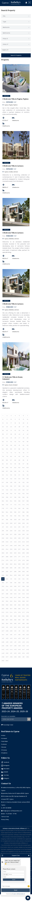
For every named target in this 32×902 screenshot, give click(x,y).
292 (19, 568)
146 (23, 490)
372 (3, 612)
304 (11, 575)
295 (3, 571)
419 (23, 635)
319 (15, 583)
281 (3, 564)
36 (3, 434)
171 (11, 505)
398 (23, 623)
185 (11, 512)
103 (19, 468)
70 (27, 449)
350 (27, 597)
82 (19, 456)
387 (7, 620)
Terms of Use (5, 816)
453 (19, 653)
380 (7, 616)
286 (23, 564)
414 (3, 635)
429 (7, 642)
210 (27, 523)
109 (15, 471)
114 (7, 475)
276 (11, 560)
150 (11, 494)
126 (27, 479)
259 (27, 549)
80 (11, 456)
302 (3, 575)
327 (19, 586)
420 (27, 635)
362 (19, 605)
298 (15, 571)
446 (19, 649)
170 (7, 505)
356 (23, 601)
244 (23, 542)
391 (23, 620)
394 (7, 623)
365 (3, 609)
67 (15, 449)
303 (7, 575)
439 (19, 646)
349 (23, 597)
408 (7, 631)
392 (27, 620)
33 (19, 430)
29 (3, 430)
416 (11, 635)
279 (23, 560)
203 (27, 520)
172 (15, 505)
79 (7, 456)
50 (3, 442)
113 (3, 475)
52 (11, 442)
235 (15, 538)
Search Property (16, 55)
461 (23, 657)
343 (27, 594)
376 (19, 612)
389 (15, 620)
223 (23, 531)
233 (7, 538)
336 (27, 590)
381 (11, 616)
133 (27, 482)
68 (19, 449)
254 (7, 549)
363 (23, 605)
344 (3, 597)
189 (27, 512)
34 (23, 430)
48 (23, 438)
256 (15, 549)
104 (23, 468)
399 (27, 623)
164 (11, 501)
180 (19, 508)
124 (19, 479)
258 (23, 549)
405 (23, 627)
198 (7, 520)
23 (7, 427)
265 (23, 553)
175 (28, 505)
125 (23, 479)
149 (7, 494)
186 (15, 512)
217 (27, 527)
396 (15, 623)
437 (11, 646)
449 (3, 653)
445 (15, 649)
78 (3, 456)
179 (15, 508)
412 (23, 631)
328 (23, 586)
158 (15, 497)
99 (3, 468)
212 (7, 527)
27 (23, 427)
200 (15, 520)
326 (15, 586)
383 (19, 616)
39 (15, 434)
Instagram (6, 765)
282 (7, 564)
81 (15, 456)
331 (7, 590)
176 (3, 508)
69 (23, 449)
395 (11, 623)
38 (11, 434)
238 (27, 538)
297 (11, 571)
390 (19, 620)
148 (3, 494)
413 (28, 631)
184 (7, 512)
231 (27, 534)
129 (11, 482)
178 (11, 508)
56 (27, 442)
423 (11, 638)
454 (23, 653)
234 (11, 538)
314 (23, 579)
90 (23, 460)
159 (19, 497)
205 (7, 523)
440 (23, 646)
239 (3, 542)
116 (15, 475)
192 (11, 516)
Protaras (4, 750)
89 (19, 460)
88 (15, 460)
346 (11, 597)
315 (27, 579)
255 (11, 549)
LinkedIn (6, 772)
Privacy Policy (5, 819)
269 (11, 557)
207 (15, 523)
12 (19, 419)
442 (3, 649)
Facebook (6, 762)
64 (3, 449)
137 (15, 486)
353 (11, 601)
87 (11, 460)
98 (27, 464)
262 (11, 553)
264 (19, 553)
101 (11, 468)
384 (23, 616)
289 (7, 568)
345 (7, 597)
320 (19, 583)
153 (23, 494)
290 (11, 568)
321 (23, 583)
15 (3, 423)
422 (7, 638)
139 (23, 486)
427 (27, 638)
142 (7, 490)
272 (23, 557)
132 (23, 482)
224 (27, 531)
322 (27, 583)
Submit (13, 879)
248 (11, 546)
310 (7, 579)
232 (3, 538)
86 (7, 460)
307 (23, 575)
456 (3, 657)
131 (19, 482)
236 (19, 538)
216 (23, 527)
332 (11, 590)
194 (19, 516)
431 (15, 642)
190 (3, 516)
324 (7, 586)
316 (3, 583)
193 (15, 516)
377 (23, 612)
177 (7, 508)
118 (23, 475)
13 (23, 419)
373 (7, 612)
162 (3, 501)
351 (3, 601)
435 (3, 646)
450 (7, 653)
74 (15, 453)
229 (19, 534)
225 (3, 534)
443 (7, 649)
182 (27, 508)
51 (7, 442)
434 (27, 642)
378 (27, 612)
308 (27, 575)
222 (19, 531)
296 (7, 571)
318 (11, 583)
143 (11, 490)
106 (3, 471)
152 (19, 494)
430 (11, 642)
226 (7, 534)
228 (15, 534)
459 (15, 657)
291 (15, 568)
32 (15, 430)
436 (7, 646)
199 (11, 520)
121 (7, 479)
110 (19, 471)
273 (27, 557)
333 (15, 590)
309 (3, 579)
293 (23, 568)
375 (15, 612)
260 (3, 553)
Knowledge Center (8, 724)
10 (11, 419)
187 (19, 512)
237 (23, 538)
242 (15, 542)
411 (19, 631)
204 (3, 523)
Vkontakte (6, 768)
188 (23, 512)
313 (19, 579)
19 (19, 423)
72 (7, 453)
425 (19, 638)
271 (19, 557)
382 (15, 616)
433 (23, 642)
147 (27, 490)
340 (15, 594)
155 (3, 497)
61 (19, 445)
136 (11, 486)
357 (27, 601)
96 (19, 464)
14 (27, 419)
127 (3, 482)
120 (3, 479)
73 (11, 453)
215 (19, 527)
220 (11, 531)
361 (15, 605)
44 (7, 438)
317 (7, 583)
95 (15, 464)
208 (19, 523)
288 (3, 568)
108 (11, 471)
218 (3, 531)
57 (3, 445)
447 (23, 649)
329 (27, 586)
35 (27, 430)
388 (11, 620)
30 (7, 430)
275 (7, 560)
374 (11, 612)
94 (11, 464)
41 (23, 434)
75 (19, 453)
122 (11, 479)
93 (7, 464)
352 (7, 601)
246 (3, 546)
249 (15, 546)
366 (7, 609)
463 (3, 661)
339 (11, 594)
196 (27, 516)
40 (19, 434)
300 (23, 571)
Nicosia (4, 747)
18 (15, 423)
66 (11, 449)
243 (19, 542)
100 (7, 468)
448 (27, 649)
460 (19, 657)
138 (19, 486)
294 (27, 568)
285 (19, 564)
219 (7, 531)
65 (7, 449)
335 (23, 590)
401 (7, 627)
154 (27, 494)
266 (27, 553)
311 (11, 579)
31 (11, 430)
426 (23, 638)
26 (19, 427)
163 (7, 501)
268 (7, 557)
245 (27, 542)
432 (19, 642)
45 (11, 438)
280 (27, 560)
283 (11, 564)
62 (23, 445)
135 (7, 486)
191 (7, 516)
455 (27, 653)
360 (11, 605)
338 (7, 594)
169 (3, 505)
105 (28, 468)
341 (19, 594)
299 (19, 571)
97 (23, 464)
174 (23, 505)
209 (23, 523)
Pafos (3, 735)
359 (7, 605)
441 (27, 646)
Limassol (4, 738)
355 (19, 601)
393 (3, 623)
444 (11, 649)
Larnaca (4, 744)
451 (11, 653)
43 (3, 438)
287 (27, 564)
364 (27, 605)
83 (23, 456)
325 (11, 586)
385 (27, 616)
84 (27, 456)
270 (15, 557)
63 (27, 445)
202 (23, 520)
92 (3, 464)
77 (27, 453)
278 (19, 560)
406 (27, 627)
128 (7, 482)
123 (15, 479)
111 (23, 471)
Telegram (6, 778)
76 (23, 453)
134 (3, 486)
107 (7, 471)
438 (15, 646)
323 (3, 586)
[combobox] (6, 874)
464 (7, 661)
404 (19, 627)
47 (19, 438)
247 (7, 546)
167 (23, 501)
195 (23, 516)
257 (19, 549)
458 (11, 657)
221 (15, 531)
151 (15, 494)
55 (23, 442)
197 (3, 520)
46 (15, 438)
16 (7, 423)
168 (28, 501)
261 (7, 553)
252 (27, 546)
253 (3, 549)
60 (15, 445)
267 (3, 557)
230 (23, 534)
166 (19, 501)
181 (23, 508)
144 (15, 490)
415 (7, 635)
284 (15, 564)
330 (3, 590)
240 (7, 542)
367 (11, 609)
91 (27, 460)
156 (7, 497)
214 (15, 527)
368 (15, 609)
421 (3, 638)
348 (19, 597)
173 (19, 505)
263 (15, 553)
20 (23, 423)
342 (23, 594)
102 (15, 468)
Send (15, 890)
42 (27, 434)
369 (19, 609)
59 (11, 445)
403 (15, 627)
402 (11, 627)
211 (3, 527)
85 (3, 460)
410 (15, 631)
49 (27, 438)
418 (19, 635)
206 (11, 523)
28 (27, 427)
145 (19, 490)
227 (11, 534)
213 (11, 527)
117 (19, 475)
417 (15, 635)
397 (19, 623)
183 (3, 512)
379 (3, 616)
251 (23, 546)
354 (15, 601)
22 (3, 427)
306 (19, 575)
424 (15, 638)
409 (11, 631)
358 (3, 605)
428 (3, 642)
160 (23, 497)
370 (23, 609)
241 (11, 542)
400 (3, 627)
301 (27, 571)
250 (19, 546)
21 (27, 423)
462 (27, 657)
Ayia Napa (5, 741)
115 (11, 475)
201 (19, 520)
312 (15, 579)
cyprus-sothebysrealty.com (19, 893)
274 (3, 560)
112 (27, 471)
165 (15, 501)
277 (15, 560)
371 (27, 609)
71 (3, 453)
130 (15, 482)
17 (11, 423)
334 (19, 590)
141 (3, 490)
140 (27, 486)
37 (7, 434)
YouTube (6, 775)
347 (15, 597)
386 (3, 620)
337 (3, 594)
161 (27, 497)
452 (15, 653)
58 (7, 445)
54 (19, 442)
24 (11, 427)
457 (7, 657)
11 (15, 419)
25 (15, 427)
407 (3, 631)
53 (15, 442)
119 (27, 475)
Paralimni (4, 753)
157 (11, 497)
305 (15, 575)
